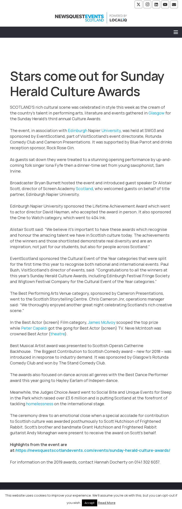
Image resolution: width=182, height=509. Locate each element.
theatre (57, 333)
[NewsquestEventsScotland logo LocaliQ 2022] (91, 17)
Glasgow (156, 113)
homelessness (39, 403)
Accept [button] (90, 503)
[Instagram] (147, 4)
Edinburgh (77, 130)
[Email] (174, 4)
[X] (138, 4)
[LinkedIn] (156, 4)
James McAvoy (101, 322)
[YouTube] (165, 4)
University (111, 130)
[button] (175, 32)
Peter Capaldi (34, 328)
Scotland (84, 188)
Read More (106, 502)
